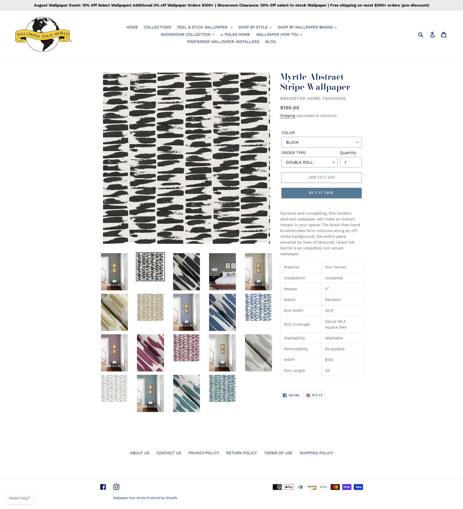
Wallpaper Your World (129, 498)
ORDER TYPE (293, 152)
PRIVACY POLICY (203, 453)
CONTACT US (169, 453)
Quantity (348, 152)
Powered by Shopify (162, 498)
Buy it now (321, 192)
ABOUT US (139, 453)
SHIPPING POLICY (316, 453)
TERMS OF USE (278, 453)
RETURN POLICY (241, 453)
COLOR (288, 132)
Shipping (287, 115)
